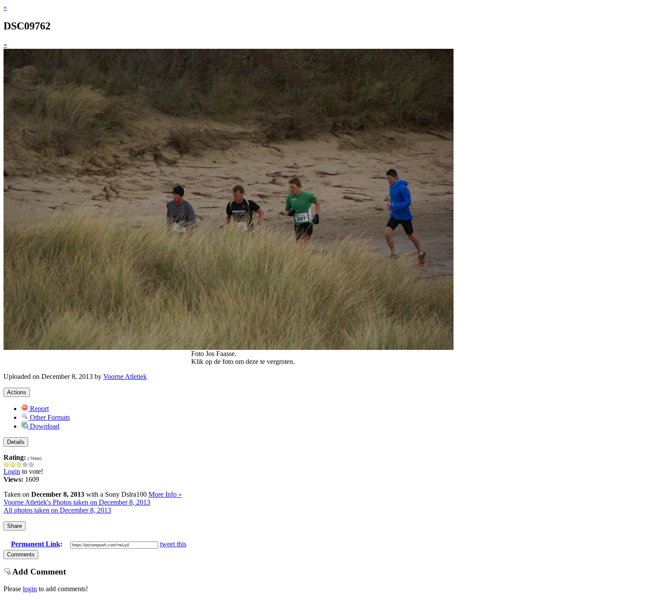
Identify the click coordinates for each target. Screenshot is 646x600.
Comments (21, 554)
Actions (16, 392)
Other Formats (49, 417)
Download (43, 426)
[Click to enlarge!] (229, 347)
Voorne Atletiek (125, 376)
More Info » (165, 494)
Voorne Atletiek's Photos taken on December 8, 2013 (77, 502)
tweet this (173, 544)
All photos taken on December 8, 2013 (57, 510)
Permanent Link (35, 544)
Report (38, 408)
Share (14, 526)
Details (16, 442)
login (30, 589)
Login (12, 471)
